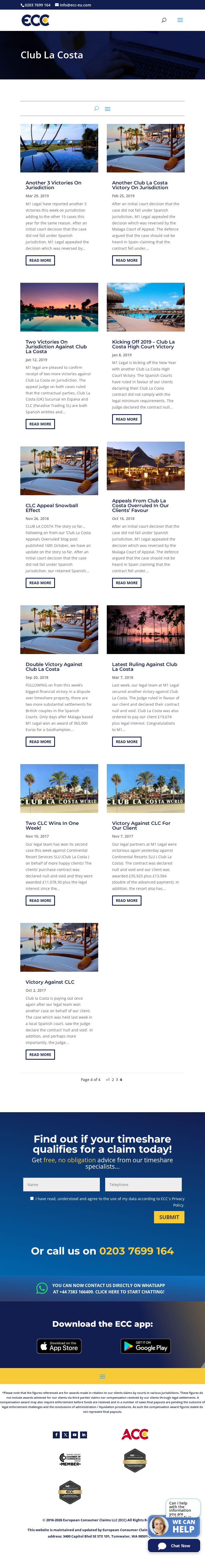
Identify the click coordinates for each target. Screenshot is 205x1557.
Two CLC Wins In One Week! (52, 825)
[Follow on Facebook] (56, 1434)
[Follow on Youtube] (74, 1434)
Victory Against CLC (50, 982)
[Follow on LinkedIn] (83, 1434)
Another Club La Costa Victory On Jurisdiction (140, 185)
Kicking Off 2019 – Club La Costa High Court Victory (143, 344)
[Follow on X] (65, 1434)
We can (183, 1526)
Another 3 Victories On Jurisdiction (53, 185)
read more (40, 260)
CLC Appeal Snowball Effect (52, 508)
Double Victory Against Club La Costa (54, 666)
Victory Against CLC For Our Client (141, 825)
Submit (169, 1217)
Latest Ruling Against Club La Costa (144, 666)
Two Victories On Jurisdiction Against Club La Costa (56, 346)
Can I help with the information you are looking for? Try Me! (180, 1510)
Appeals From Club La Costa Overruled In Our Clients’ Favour (140, 505)
